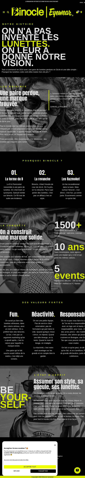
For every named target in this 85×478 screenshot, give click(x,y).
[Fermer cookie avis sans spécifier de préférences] (55, 445)
